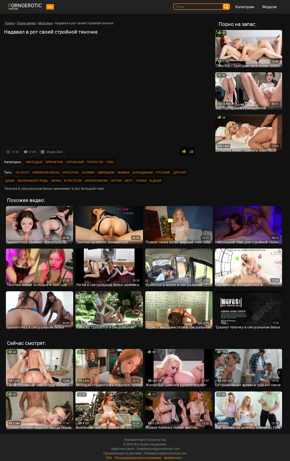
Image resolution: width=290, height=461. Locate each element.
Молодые (34, 162)
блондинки (143, 172)
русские (163, 172)
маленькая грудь (33, 180)
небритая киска (46, 172)
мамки (123, 172)
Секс (110, 162)
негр (129, 180)
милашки (106, 172)
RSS (109, 458)
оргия (116, 180)
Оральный (75, 162)
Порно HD (95, 162)
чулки (141, 180)
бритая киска (96, 180)
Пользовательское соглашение (138, 458)
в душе (156, 180)
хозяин (88, 172)
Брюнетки (54, 162)
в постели (73, 180)
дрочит (179, 172)
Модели (269, 6)
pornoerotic (25, 5)
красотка (71, 172)
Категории (244, 6)
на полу (22, 172)
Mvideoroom (173, 458)
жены (56, 180)
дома (10, 180)
